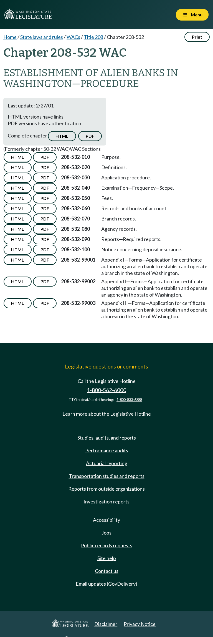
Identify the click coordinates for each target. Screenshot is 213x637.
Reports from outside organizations (106, 489)
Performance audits (106, 450)
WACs (73, 37)
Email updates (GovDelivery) (106, 584)
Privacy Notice (140, 624)
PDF (90, 136)
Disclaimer (105, 624)
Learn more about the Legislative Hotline (106, 414)
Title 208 (93, 37)
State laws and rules (41, 37)
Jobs (106, 533)
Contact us (106, 571)
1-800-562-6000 (106, 390)
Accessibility (106, 520)
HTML (62, 136)
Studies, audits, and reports (106, 438)
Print (197, 36)
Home (10, 37)
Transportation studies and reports (106, 476)
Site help (106, 558)
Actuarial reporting (106, 463)
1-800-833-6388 (129, 400)
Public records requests (106, 545)
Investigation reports (106, 501)
